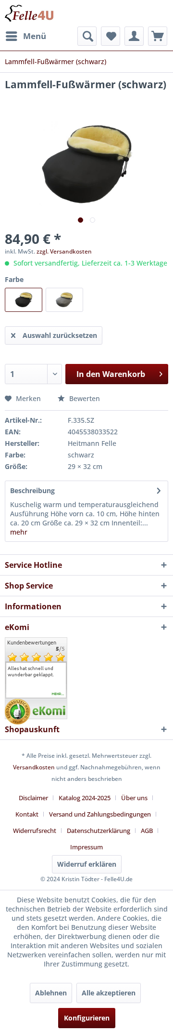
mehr (18, 532)
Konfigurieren (87, 1017)
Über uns (134, 797)
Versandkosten (34, 767)
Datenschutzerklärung (98, 830)
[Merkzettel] (110, 36)
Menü (34, 35)
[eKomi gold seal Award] (17, 711)
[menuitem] (25, 36)
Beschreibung (32, 490)
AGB (147, 830)
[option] (36, 671)
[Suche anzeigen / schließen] (87, 36)
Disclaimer (33, 797)
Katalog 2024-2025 (85, 797)
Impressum (86, 847)
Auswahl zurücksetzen (60, 335)
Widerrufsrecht (34, 830)
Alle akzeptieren (109, 992)
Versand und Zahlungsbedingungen (100, 814)
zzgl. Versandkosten (64, 251)
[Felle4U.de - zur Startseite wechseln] (29, 13)
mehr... (58, 694)
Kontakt (26, 814)
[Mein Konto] (134, 36)
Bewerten (83, 398)
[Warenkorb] (157, 36)
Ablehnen (51, 992)
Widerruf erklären (86, 864)
